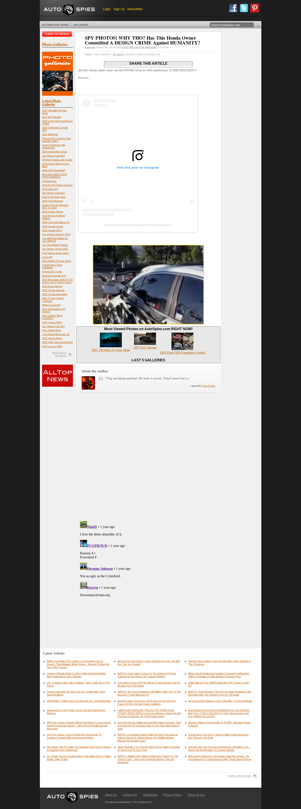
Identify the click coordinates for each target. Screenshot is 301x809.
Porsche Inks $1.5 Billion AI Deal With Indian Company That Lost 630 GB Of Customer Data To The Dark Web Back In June (149, 725)
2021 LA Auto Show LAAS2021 (52, 317)
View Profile (209, 386)
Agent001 (90, 47)
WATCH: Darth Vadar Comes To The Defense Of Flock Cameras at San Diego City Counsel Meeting (146, 675)
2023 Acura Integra (52, 286)
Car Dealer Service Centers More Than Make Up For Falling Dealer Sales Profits (79, 758)
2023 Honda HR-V (52, 230)
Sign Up (119, 9)
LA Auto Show (49, 181)
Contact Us (130, 794)
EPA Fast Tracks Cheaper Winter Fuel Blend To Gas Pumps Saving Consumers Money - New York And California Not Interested (79, 725)
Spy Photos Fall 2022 (53, 193)
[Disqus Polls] (148, 461)
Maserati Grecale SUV (54, 275)
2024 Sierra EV (50, 189)
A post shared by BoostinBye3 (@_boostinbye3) (138, 225)
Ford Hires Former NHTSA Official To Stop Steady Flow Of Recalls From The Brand (148, 684)
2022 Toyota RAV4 (52, 322)
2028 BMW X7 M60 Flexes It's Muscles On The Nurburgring (79, 701)
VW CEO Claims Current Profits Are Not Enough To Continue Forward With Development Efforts (74, 736)
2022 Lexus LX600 (52, 346)
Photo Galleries (81, 24)
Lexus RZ (47, 257)
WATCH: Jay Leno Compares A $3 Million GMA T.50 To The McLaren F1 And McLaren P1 (149, 693)
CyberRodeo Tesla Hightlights (52, 266)
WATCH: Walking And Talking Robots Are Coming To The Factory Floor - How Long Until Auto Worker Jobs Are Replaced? (147, 759)
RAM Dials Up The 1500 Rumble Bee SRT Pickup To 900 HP (218, 684)
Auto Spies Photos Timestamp (139, 47)
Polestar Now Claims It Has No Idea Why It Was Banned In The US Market (219, 663)
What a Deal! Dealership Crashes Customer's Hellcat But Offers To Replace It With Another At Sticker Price (218, 675)
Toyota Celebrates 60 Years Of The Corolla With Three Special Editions (76, 693)
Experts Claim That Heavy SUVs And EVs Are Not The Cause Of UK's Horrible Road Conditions (146, 702)
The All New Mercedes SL (56, 334)
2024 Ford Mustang (52, 201)
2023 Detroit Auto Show (54, 151)
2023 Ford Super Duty (54, 197)
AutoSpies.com (69, 10)
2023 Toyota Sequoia (53, 290)
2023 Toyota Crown (52, 226)
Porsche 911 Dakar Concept (57, 185)
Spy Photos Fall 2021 (53, 326)
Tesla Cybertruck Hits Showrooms (53, 146)
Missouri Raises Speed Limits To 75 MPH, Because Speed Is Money (219, 724)
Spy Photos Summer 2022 (56, 234)
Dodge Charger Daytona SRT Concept (55, 206)
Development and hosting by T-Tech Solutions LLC (128, 802)
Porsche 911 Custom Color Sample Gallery (56, 139)
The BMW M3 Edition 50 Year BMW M (55, 239)
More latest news (240, 776)
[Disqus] (148, 574)
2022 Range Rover (52, 338)
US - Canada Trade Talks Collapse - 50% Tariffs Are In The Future (78, 684)
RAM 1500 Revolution (53, 170)
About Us (111, 794)
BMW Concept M (51, 305)
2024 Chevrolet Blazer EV (56, 222)
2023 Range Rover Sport (55, 253)
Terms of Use (196, 794)
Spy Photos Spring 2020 (55, 249)
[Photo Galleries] (57, 94)
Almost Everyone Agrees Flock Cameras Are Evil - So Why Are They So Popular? (148, 663)
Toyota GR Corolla (52, 271)
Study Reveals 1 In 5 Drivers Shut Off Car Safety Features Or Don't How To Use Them (148, 748)
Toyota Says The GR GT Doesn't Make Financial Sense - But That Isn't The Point (219, 736)
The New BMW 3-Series (55, 245)
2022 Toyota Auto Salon (54, 294)
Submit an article (57, 34)
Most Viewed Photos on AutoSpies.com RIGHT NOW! (148, 329)
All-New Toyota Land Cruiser (57, 159)
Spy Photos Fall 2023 (53, 155)
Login (107, 9)
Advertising (150, 794)
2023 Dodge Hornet (52, 211)
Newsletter (135, 9)
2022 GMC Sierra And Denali (57, 342)
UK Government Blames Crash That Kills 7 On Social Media (220, 701)
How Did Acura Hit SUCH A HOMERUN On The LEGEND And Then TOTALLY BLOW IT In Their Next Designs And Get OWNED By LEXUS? (218, 713)
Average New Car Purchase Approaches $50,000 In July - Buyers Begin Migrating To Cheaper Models (219, 748)
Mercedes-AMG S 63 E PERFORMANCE (54, 175)
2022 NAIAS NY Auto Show (56, 261)
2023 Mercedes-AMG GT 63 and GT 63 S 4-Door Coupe (57, 281)
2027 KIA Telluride (51, 117)
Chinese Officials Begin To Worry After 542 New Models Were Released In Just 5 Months (76, 675)
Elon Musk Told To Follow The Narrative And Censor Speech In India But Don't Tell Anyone (79, 748)
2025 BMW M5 (50, 134)
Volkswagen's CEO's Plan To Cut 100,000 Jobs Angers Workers (76, 712)
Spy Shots (118, 54)
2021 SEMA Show (51, 330)
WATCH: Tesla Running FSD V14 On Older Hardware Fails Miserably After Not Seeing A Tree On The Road (219, 693)
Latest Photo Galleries (51, 102)
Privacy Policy (172, 794)
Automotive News (55, 24)
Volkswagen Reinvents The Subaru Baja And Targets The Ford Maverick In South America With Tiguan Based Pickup (219, 758)
